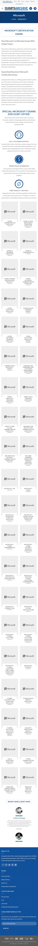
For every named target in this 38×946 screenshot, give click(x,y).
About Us (4, 883)
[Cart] (35, 8)
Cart (2, 900)
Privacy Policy (5, 876)
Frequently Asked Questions (9, 907)
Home (13, 19)
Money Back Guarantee (8, 886)
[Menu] (2, 8)
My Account (5, 897)
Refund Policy (5, 879)
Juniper (27, 1)
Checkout (4, 903)
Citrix (15, 1)
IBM (19, 1)
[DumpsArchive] (16, 8)
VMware (32, 1)
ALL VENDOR (19, 4)
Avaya (22, 1)
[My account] (30, 8)
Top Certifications (7, 1)
